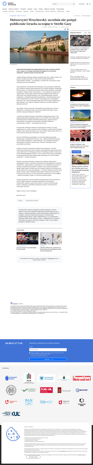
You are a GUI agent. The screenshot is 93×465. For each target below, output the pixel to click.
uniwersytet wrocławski (32, 200)
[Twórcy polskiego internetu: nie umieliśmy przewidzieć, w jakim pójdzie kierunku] (80, 71)
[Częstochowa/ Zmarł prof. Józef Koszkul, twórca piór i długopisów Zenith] (80, 99)
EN (90, 4)
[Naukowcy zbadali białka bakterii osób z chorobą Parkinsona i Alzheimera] (80, 58)
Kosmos (4, 9)
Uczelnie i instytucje (18, 15)
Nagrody (25, 11)
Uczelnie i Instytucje (8, 11)
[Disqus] (39, 283)
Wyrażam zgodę (33, 457)
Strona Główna (77, 15)
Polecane (76, 151)
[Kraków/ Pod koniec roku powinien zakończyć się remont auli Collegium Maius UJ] (80, 139)
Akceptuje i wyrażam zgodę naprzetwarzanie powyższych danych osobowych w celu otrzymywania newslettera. (47, 353)
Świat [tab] (89, 32)
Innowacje (19, 11)
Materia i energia (50, 9)
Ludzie (68, 11)
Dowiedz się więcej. (82, 454)
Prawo (32, 11)
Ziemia (41, 9)
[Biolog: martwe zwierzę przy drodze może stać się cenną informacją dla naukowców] (80, 170)
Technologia (60, 9)
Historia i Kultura (14, 9)
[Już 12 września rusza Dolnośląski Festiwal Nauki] (27, 242)
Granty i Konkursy (50, 11)
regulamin (37, 352)
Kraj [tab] (85, 32)
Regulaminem (51, 258)
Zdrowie (29, 9)
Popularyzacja (39, 11)
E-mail (30, 347)
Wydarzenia (60, 11)
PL (87, 4)
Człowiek (23, 9)
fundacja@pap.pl (63, 451)
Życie (35, 9)
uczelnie (20, 200)
